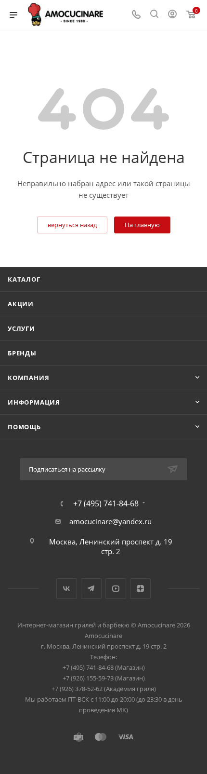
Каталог (24, 279)
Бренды (22, 353)
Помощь (24, 426)
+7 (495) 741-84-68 (106, 503)
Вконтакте (66, 588)
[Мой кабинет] (172, 15)
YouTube (115, 588)
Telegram (91, 588)
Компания (28, 377)
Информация (34, 402)
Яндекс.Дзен (140, 588)
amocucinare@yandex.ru (110, 521)
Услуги (21, 328)
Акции (21, 303)
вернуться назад (72, 224)
